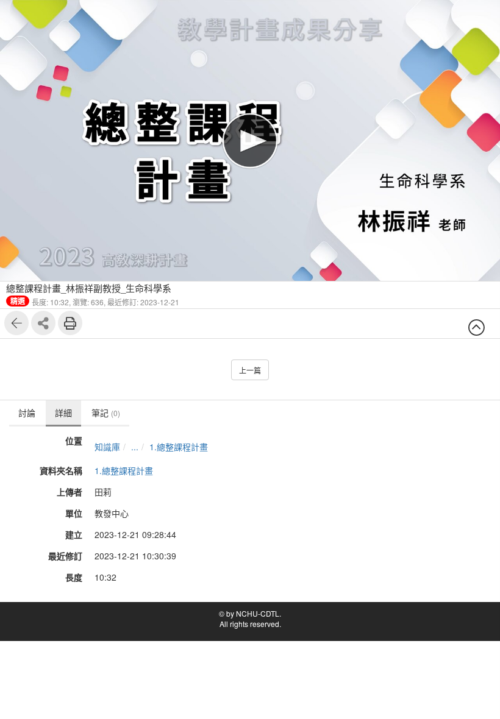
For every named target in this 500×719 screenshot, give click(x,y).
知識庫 (107, 447)
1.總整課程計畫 (178, 447)
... (134, 447)
